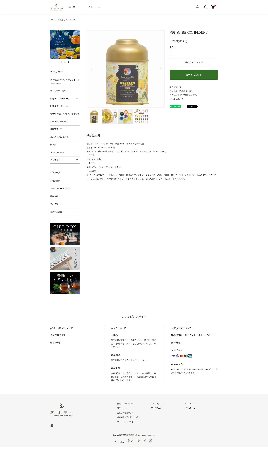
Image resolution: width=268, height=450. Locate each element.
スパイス (54, 204)
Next (160, 69)
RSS (153, 408)
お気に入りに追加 (192, 62)
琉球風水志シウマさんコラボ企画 (65, 114)
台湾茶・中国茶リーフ (60, 99)
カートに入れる (194, 74)
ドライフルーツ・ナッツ (61, 189)
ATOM (158, 408)
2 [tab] (65, 62)
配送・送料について (125, 404)
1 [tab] (61, 62)
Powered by (119, 442)
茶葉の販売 (55, 181)
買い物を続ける (176, 99)
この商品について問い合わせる (183, 95)
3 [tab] (68, 62)
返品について (175, 87)
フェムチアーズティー (60, 91)
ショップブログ (157, 404)
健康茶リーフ (56, 129)
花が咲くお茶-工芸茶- (59, 137)
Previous (91, 69)
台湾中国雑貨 (56, 212)
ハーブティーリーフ (59, 121)
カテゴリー (74, 7)
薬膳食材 (54, 196)
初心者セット (56, 160)
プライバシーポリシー (126, 422)
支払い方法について (125, 413)
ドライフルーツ (57, 152)
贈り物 (53, 145)
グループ (92, 7)
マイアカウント (190, 404)
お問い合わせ (189, 408)
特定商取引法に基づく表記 (181, 91)
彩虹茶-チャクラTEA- (67, 20)
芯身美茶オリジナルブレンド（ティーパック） (65, 82)
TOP (52, 20)
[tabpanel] (65, 44)
